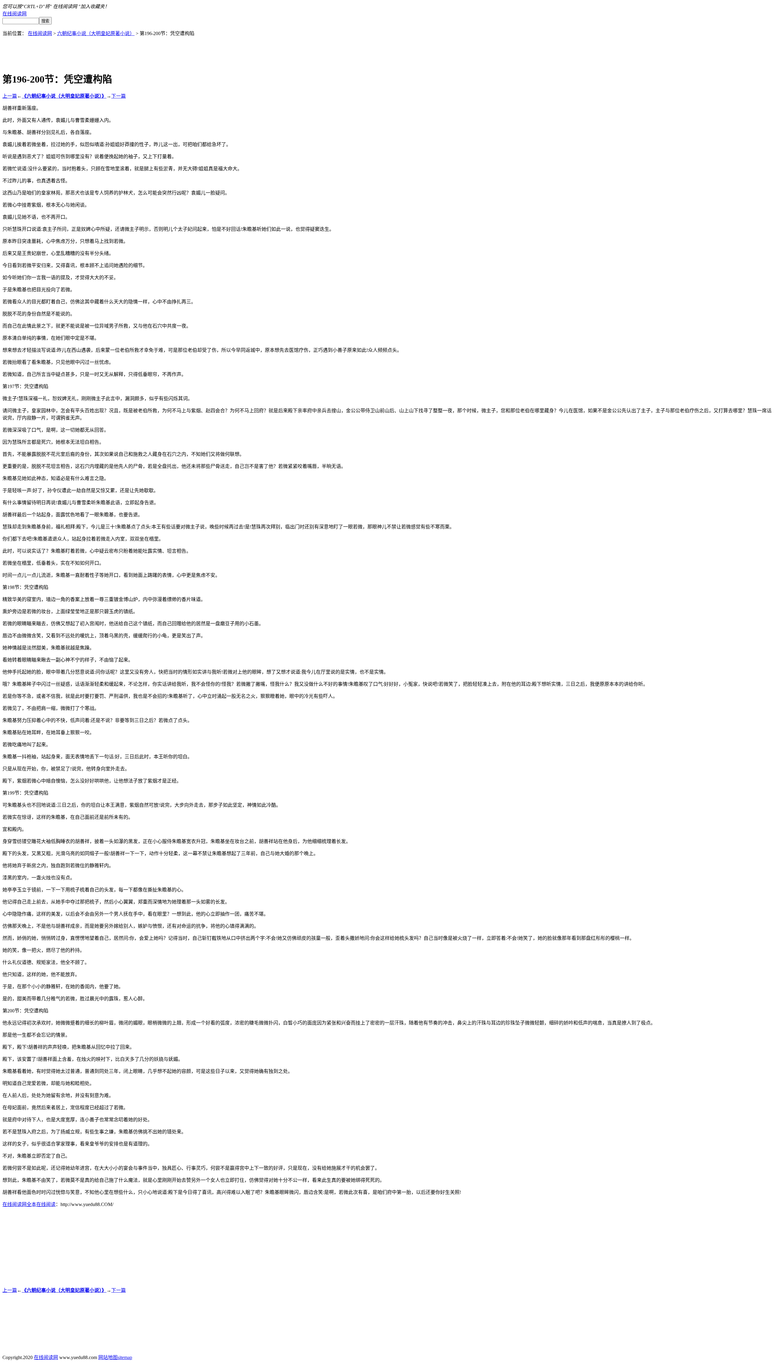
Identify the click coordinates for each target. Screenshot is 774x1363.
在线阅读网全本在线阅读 (29, 1204)
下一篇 (118, 96)
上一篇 (9, 96)
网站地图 (108, 1357)
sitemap (125, 1357)
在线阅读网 (14, 13)
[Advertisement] (387, 50)
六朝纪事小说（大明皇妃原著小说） (96, 33)
